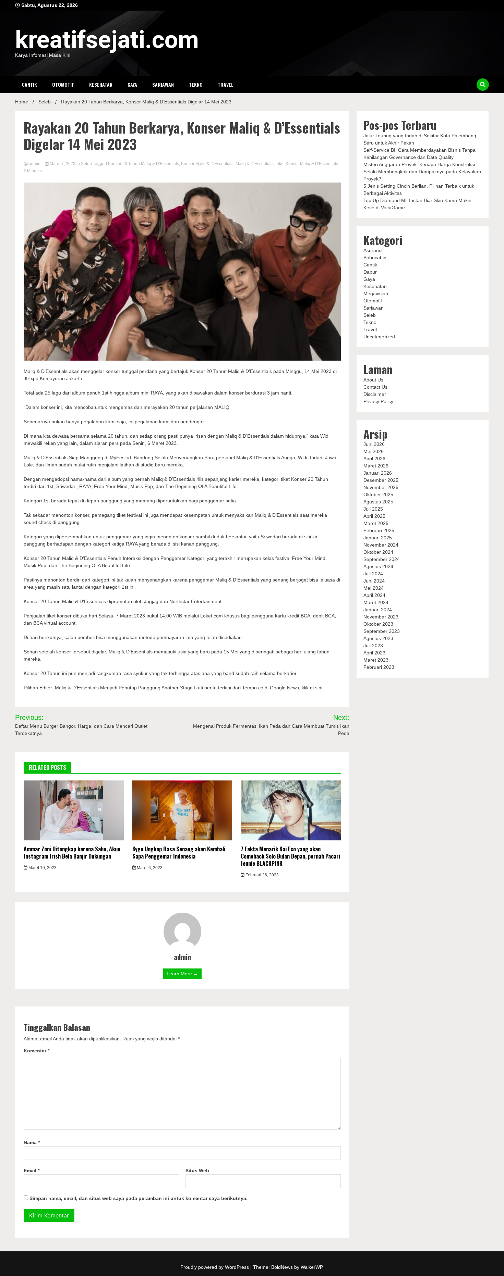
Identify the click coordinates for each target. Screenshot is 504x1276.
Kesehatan (100, 84)
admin (34, 163)
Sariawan (163, 84)
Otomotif (63, 84)
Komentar (36, 1050)
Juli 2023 (373, 645)
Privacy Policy (378, 401)
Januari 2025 (377, 537)
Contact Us (375, 387)
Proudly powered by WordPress (215, 1267)
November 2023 (380, 617)
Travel (225, 84)
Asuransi (372, 250)
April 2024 (374, 595)
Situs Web (197, 1170)
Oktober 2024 (378, 552)
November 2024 (380, 545)
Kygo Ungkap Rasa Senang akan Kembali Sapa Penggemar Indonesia (178, 852)
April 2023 (374, 652)
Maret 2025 (375, 523)
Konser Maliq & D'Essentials (207, 163)
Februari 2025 (378, 530)
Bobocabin (374, 257)
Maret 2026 (375, 465)
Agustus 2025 (378, 501)
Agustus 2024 (378, 566)
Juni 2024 (374, 581)
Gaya (132, 84)
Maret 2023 (375, 660)
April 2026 (374, 458)
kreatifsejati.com (107, 40)
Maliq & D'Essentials (255, 163)
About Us (373, 380)
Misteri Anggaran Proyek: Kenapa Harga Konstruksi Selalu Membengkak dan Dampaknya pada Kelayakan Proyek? (422, 172)
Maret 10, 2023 (42, 867)
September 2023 (381, 631)
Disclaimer (374, 394)
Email (31, 1170)
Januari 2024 (377, 609)
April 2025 (374, 516)
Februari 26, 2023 (261, 875)
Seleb (86, 163)
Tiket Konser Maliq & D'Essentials (307, 163)
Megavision (375, 293)
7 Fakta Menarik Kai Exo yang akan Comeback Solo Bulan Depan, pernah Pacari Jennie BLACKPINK (290, 856)
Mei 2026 (373, 451)
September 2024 (381, 559)
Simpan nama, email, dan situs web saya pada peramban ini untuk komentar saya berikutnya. (138, 1198)
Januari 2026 (377, 473)
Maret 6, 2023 (149, 867)
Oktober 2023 (378, 624)
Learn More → (182, 973)
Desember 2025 (380, 480)
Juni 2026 (374, 444)
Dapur (370, 272)
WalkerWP (311, 1267)
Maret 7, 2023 (62, 163)
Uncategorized (379, 336)
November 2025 (380, 487)
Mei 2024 (373, 588)
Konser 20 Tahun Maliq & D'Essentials (143, 163)
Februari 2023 (378, 667)
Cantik (29, 84)
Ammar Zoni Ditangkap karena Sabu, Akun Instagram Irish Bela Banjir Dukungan (72, 852)
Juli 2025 (373, 509)
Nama (32, 1142)
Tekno (196, 84)
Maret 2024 (375, 602)
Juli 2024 (373, 573)
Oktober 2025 (378, 494)
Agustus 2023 (378, 638)
